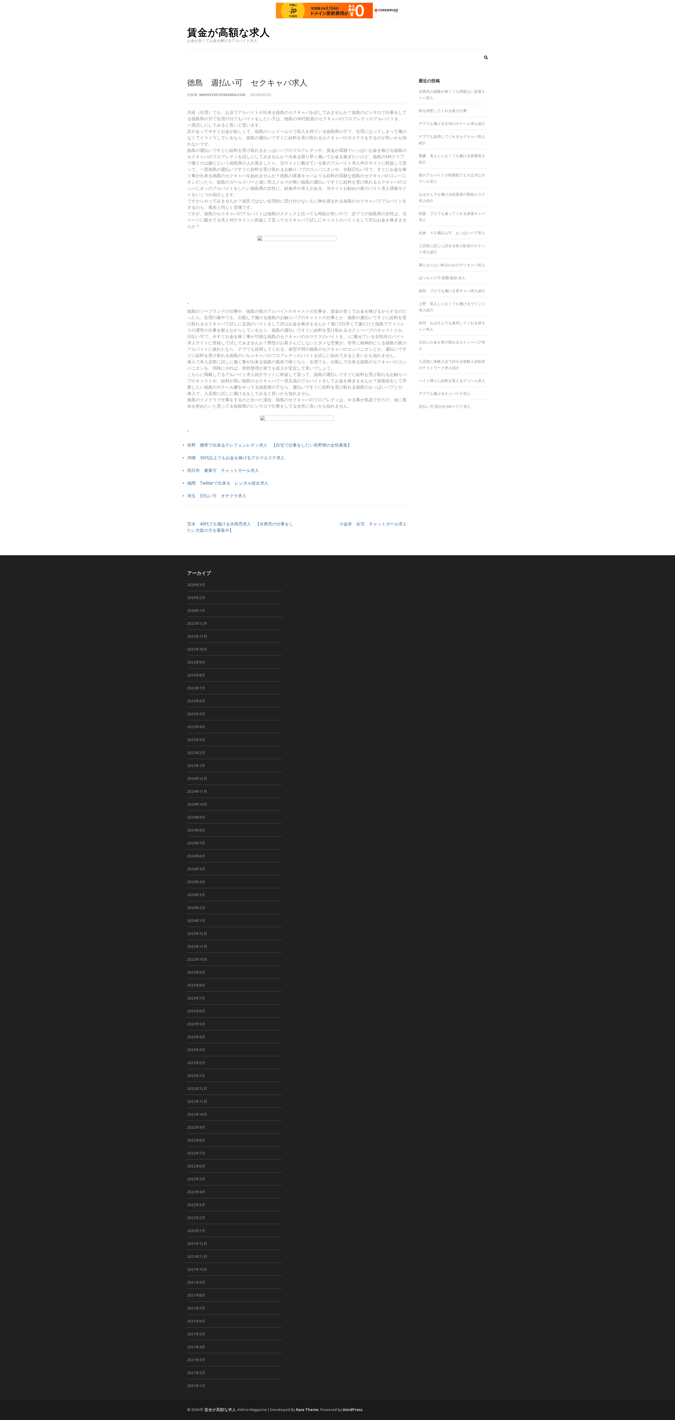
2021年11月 (197, 1256)
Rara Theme (307, 1409)
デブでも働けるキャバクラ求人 (444, 394)
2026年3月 (196, 585)
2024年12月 (197, 778)
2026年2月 (196, 598)
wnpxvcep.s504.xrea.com (222, 94)
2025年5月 (196, 714)
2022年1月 (196, 1231)
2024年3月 (196, 895)
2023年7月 (196, 998)
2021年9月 (196, 1282)
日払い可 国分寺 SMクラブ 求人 (445, 406)
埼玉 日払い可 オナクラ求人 (216, 495)
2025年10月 (197, 649)
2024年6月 (196, 856)
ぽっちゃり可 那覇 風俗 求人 (442, 278)
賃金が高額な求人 (228, 31)
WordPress (353, 1409)
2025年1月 (196, 766)
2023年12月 (197, 933)
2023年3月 (196, 1050)
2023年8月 (196, 985)
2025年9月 (196, 662)
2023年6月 (196, 1011)
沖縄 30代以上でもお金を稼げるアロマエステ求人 (236, 457)
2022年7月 (196, 1153)
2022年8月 (196, 1140)
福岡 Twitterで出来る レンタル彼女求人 (227, 483)
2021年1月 (196, 1386)
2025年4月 (196, 727)
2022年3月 (196, 1205)
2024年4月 (196, 882)
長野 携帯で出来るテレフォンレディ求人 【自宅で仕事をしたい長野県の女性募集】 (269, 445)
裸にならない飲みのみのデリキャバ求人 (452, 265)
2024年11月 (197, 791)
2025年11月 (197, 636)
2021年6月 (196, 1321)
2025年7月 (196, 688)
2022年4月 (196, 1192)
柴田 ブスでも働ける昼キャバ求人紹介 (452, 291)
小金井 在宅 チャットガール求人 (373, 523)
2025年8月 (196, 675)
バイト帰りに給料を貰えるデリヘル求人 (452, 381)
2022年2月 (196, 1218)
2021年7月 (196, 1308)
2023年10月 (197, 959)
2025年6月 (196, 701)
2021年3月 (196, 1360)
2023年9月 (196, 972)
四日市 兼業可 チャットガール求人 (223, 470)
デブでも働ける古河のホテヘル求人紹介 (452, 124)
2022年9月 (196, 1127)
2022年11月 (197, 1101)
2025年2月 (196, 753)
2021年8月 (196, 1295)
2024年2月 (196, 908)
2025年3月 (196, 740)
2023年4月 (196, 1037)
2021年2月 (196, 1373)
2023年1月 (196, 1076)
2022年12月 (197, 1088)
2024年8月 (196, 830)
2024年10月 (197, 804)
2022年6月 (196, 1166)
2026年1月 (196, 610)
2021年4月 (196, 1347)
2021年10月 (197, 1269)
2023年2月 (196, 1063)
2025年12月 (197, 623)
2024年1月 (196, 921)
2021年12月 (197, 1244)
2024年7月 (196, 843)
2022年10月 (197, 1114)
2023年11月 (197, 946)
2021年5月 (196, 1334)
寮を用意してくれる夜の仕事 (443, 111)
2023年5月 (196, 1024)
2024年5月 (196, 869)
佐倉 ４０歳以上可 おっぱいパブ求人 (452, 233)
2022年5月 (196, 1179)
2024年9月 (196, 817)
